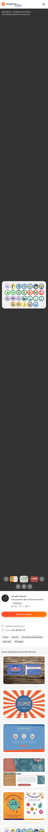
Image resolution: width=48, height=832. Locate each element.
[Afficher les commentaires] (24, 586)
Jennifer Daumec (19, 596)
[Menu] (44, 4)
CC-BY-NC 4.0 (18, 630)
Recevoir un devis (24, 614)
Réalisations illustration (22, 12)
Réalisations (6, 12)
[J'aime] (18, 586)
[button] (6, 579)
